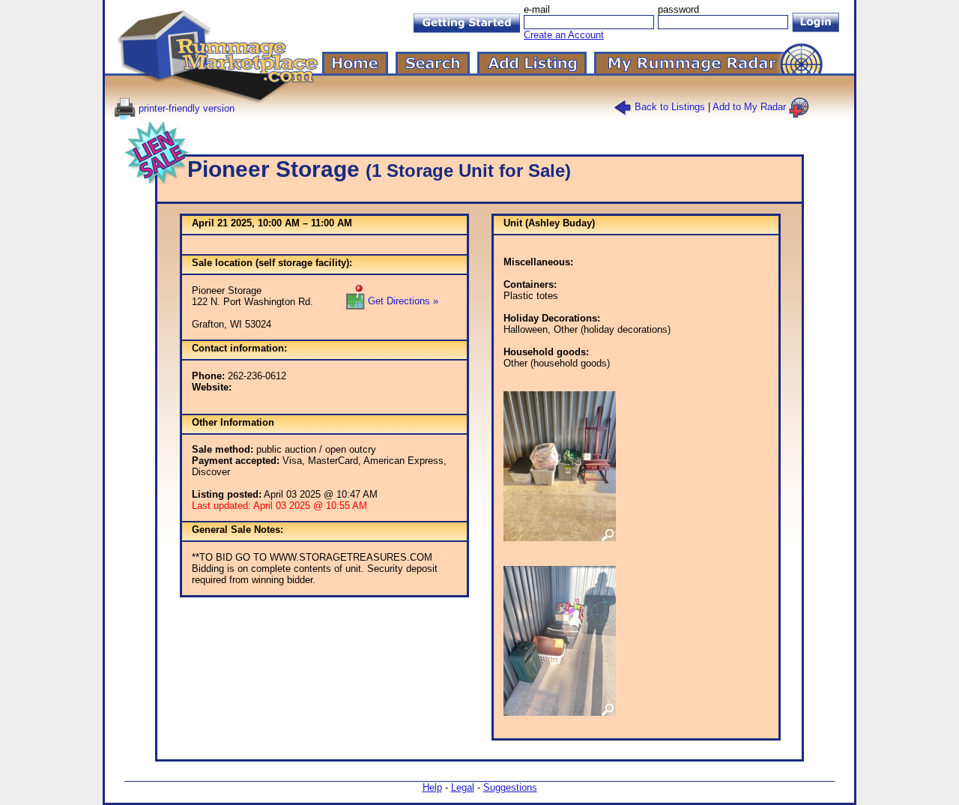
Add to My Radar (751, 106)
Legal (462, 787)
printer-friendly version (185, 108)
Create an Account (564, 34)
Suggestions (510, 787)
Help (432, 787)
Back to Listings (668, 106)
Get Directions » (401, 301)
